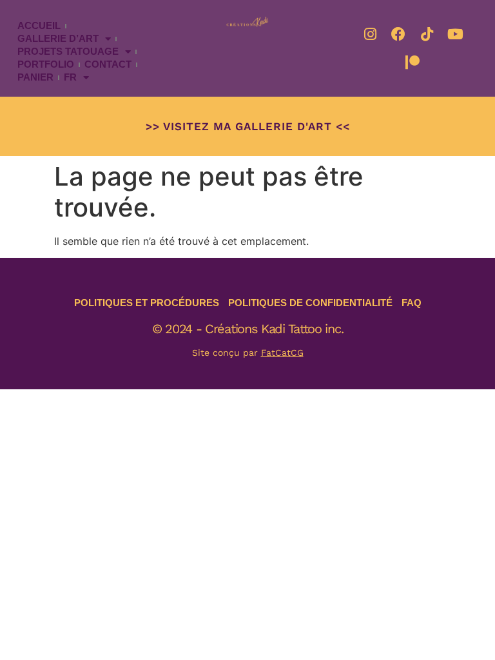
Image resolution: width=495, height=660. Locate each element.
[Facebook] (398, 34)
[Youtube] (455, 34)
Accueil (39, 25)
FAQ (412, 302)
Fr (70, 77)
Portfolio (45, 64)
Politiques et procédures (146, 302)
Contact (107, 64)
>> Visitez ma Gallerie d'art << (248, 126)
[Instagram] (370, 34)
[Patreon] (412, 62)
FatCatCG (282, 352)
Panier (35, 77)
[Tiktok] (426, 34)
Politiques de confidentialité (310, 302)
